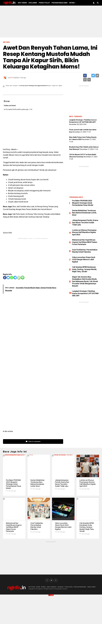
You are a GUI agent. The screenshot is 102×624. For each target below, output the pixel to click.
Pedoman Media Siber (59, 3)
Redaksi (43, 587)
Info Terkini (22, 3)
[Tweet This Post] (89, 75)
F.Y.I (11, 77)
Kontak (38, 587)
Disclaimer (33, 3)
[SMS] (19, 278)
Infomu (72, 3)
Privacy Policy (44, 3)
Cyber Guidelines (52, 587)
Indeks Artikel (91, 587)
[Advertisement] (51, 21)
